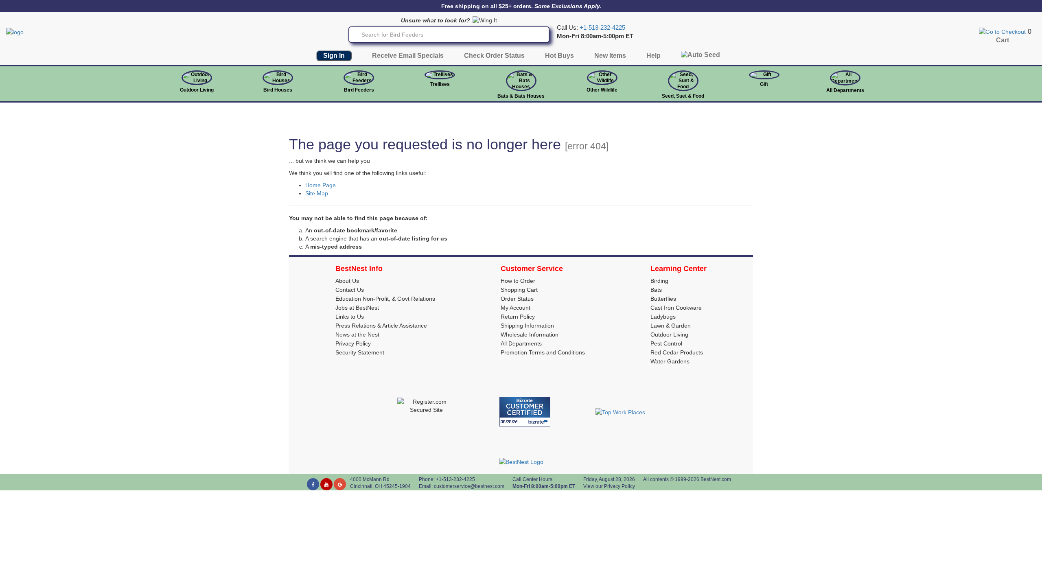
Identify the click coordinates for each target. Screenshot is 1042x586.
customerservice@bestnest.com (469, 486)
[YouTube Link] (326, 484)
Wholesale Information (529, 334)
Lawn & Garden (670, 325)
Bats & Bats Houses (521, 96)
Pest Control (666, 343)
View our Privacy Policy (609, 486)
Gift (764, 84)
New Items (610, 55)
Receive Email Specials (408, 55)
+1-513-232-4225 (602, 27)
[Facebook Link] (313, 484)
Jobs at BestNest (357, 307)
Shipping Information (527, 325)
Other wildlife (602, 90)
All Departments (845, 90)
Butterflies (663, 298)
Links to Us (349, 316)
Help (653, 55)
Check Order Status (494, 55)
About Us (347, 281)
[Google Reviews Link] (340, 484)
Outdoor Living (197, 90)
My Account (515, 307)
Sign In (334, 55)
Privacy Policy (353, 343)
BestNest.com (716, 479)
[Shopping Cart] (1002, 31)
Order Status (517, 298)
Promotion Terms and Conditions (543, 352)
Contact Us (349, 289)
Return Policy (518, 316)
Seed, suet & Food (683, 96)
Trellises (440, 84)
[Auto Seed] (700, 56)
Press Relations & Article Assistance (381, 325)
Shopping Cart (519, 289)
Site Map (316, 193)
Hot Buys (559, 55)
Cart (1002, 40)
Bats (656, 289)
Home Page (320, 185)
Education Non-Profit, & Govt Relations (385, 298)
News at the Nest (357, 334)
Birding (659, 281)
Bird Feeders (359, 90)
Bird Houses (277, 90)
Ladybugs (663, 316)
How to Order (518, 281)
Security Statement (359, 352)
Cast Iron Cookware (676, 307)
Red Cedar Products (676, 352)
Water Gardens (670, 361)
